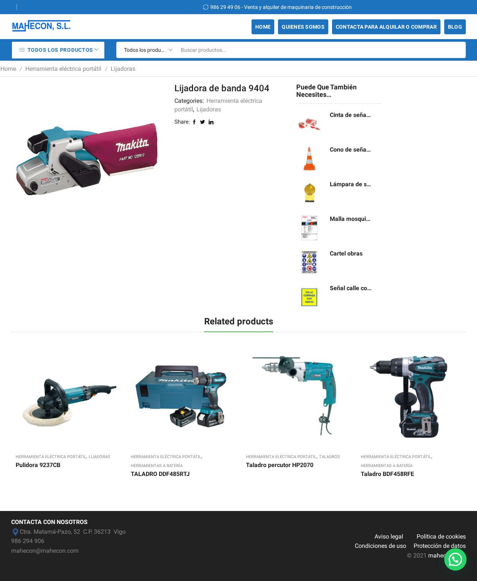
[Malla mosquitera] (309, 228)
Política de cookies (441, 536)
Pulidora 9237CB (38, 465)
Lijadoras (123, 68)
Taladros (329, 456)
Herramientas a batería (157, 465)
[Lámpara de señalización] (309, 193)
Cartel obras (346, 253)
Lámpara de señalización (351, 184)
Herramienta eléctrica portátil (63, 68)
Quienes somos (303, 27)
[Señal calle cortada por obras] (309, 297)
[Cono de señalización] (309, 159)
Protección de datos (440, 545)
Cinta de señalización (351, 114)
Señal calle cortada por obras (351, 288)
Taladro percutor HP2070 (279, 465)
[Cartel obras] (309, 263)
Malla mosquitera (351, 218)
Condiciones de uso (380, 545)
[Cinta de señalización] (309, 124)
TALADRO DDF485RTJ (160, 473)
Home (263, 27)
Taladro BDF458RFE (387, 473)
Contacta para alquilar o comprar (386, 27)
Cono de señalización (351, 149)
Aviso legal (389, 536)
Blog (455, 27)
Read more (58, 398)
